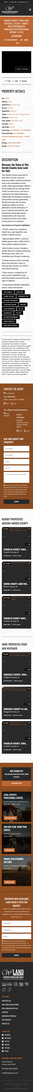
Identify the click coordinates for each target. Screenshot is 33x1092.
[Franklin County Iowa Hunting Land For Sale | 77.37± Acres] (16, 605)
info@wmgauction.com (10, 1073)
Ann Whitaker (19, 133)
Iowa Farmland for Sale (10, 1008)
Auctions (5, 1012)
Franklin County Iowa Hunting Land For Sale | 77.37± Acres (15, 618)
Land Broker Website (10, 1088)
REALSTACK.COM (23, 1088)
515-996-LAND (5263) (10, 1069)
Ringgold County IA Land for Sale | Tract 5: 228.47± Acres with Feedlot (16, 709)
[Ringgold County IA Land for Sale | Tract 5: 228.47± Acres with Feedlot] (16, 696)
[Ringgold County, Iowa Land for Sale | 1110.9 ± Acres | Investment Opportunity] (16, 661)
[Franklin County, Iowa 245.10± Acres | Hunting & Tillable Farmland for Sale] (16, 536)
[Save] (29, 529)
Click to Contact (13, 146)
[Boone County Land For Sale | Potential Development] (16, 570)
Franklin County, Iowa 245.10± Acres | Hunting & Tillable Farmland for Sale (16, 549)
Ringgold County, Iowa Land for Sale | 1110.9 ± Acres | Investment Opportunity (15, 674)
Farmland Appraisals (9, 1016)
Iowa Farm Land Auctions (10, 1004)
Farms (9, 114)
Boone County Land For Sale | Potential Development (15, 583)
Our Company (6, 1020)
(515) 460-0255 (14, 143)
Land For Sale (6, 1001)
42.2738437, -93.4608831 (20, 130)
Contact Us (5, 1023)
